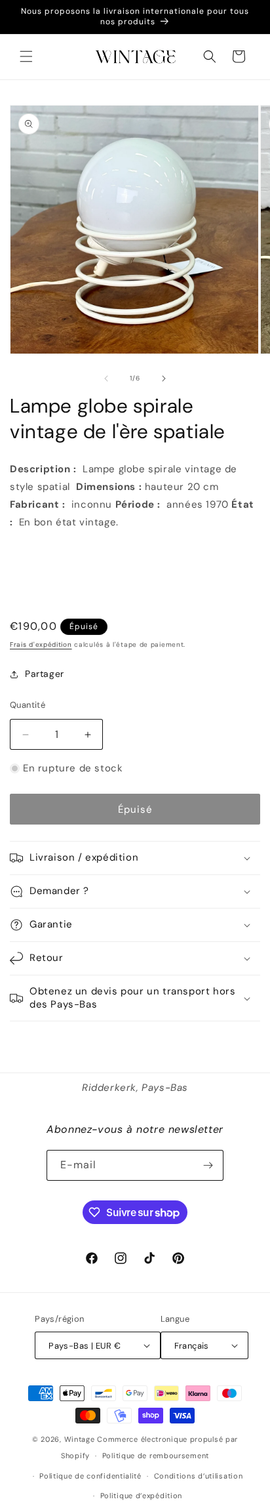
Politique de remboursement (155, 1455)
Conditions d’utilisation (198, 1476)
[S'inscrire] (208, 1165)
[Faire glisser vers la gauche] (106, 378)
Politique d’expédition (141, 1495)
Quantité (27, 704)
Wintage (79, 1439)
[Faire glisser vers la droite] (163, 378)
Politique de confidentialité (90, 1476)
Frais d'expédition (41, 644)
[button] (26, 56)
